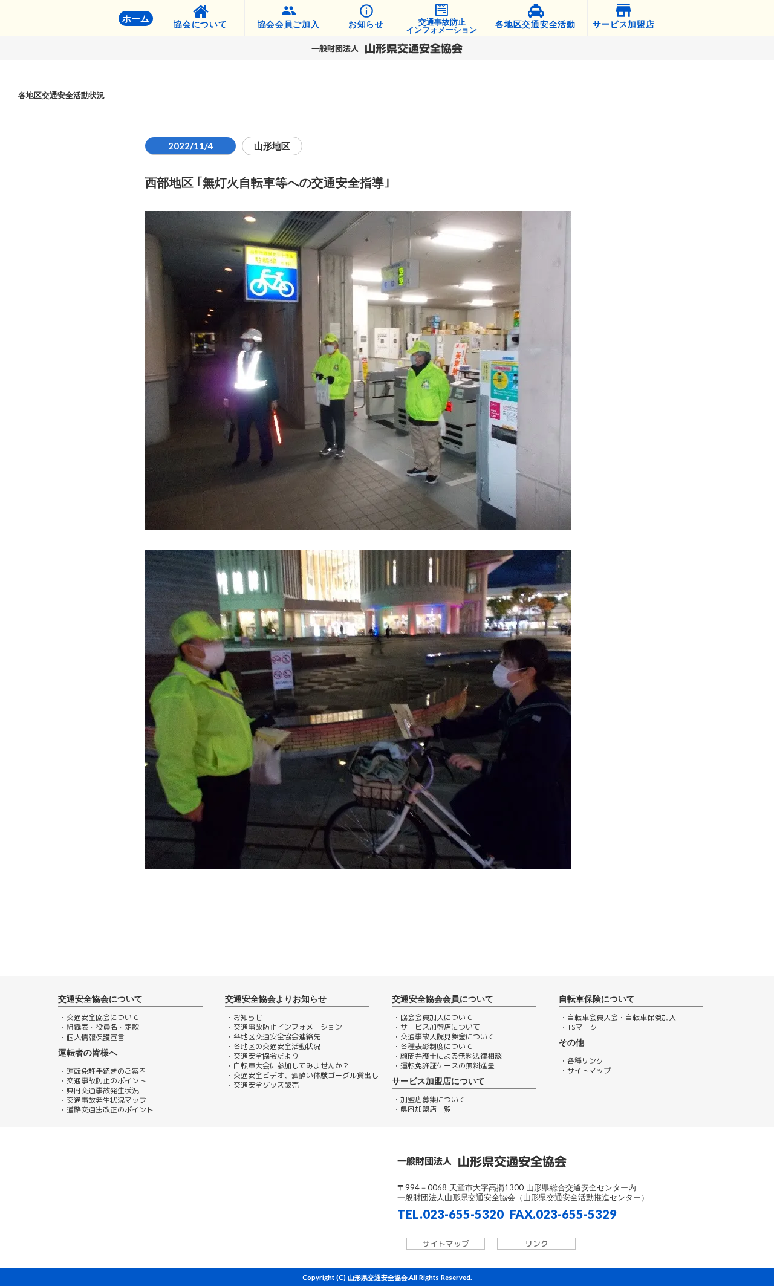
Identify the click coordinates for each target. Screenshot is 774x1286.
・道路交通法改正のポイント (106, 1110)
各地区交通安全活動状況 (61, 95)
